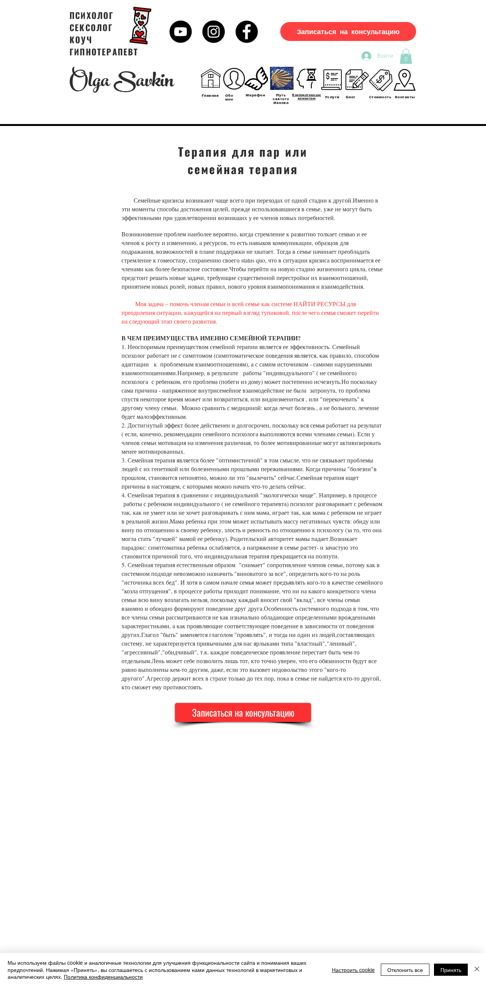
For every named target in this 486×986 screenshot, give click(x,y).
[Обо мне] (234, 78)
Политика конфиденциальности (103, 976)
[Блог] (357, 79)
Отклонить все (405, 969)
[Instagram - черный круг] (213, 31)
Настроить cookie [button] (353, 969)
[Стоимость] (381, 79)
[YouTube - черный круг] (180, 31)
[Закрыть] (476, 969)
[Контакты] (404, 79)
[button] (405, 56)
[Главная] (210, 78)
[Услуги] (332, 79)
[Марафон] (256, 78)
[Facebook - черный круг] (246, 31)
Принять (450, 969)
